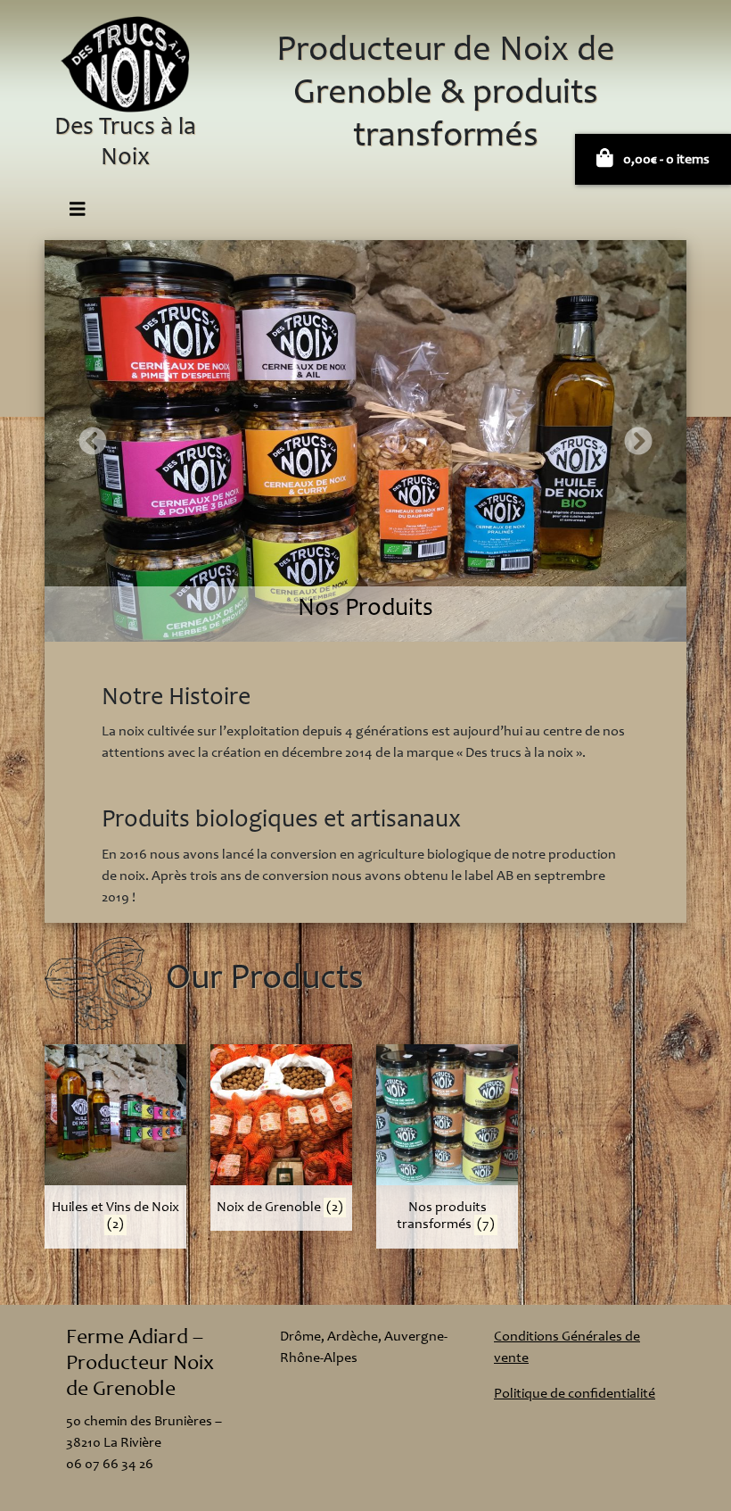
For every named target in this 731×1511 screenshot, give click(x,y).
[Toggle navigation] (77, 210)
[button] (93, 441)
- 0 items (666, 160)
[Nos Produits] (365, 440)
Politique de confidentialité (574, 1394)
